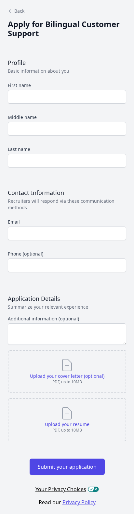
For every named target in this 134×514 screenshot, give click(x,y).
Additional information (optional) (43, 319)
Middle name (22, 117)
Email (14, 222)
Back (19, 11)
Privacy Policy (79, 502)
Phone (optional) (25, 254)
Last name (19, 149)
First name (19, 85)
